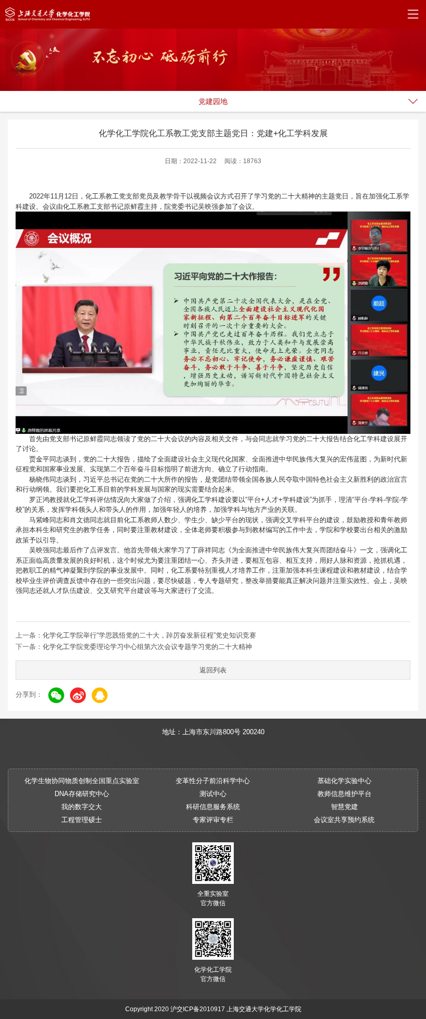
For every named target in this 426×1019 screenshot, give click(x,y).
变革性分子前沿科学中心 (213, 781)
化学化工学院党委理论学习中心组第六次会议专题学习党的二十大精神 (147, 647)
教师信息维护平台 (344, 794)
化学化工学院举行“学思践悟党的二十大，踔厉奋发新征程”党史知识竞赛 (149, 635)
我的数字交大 (81, 807)
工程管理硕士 (81, 820)
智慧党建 (344, 807)
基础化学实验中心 (344, 781)
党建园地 (213, 101)
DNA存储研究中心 (82, 794)
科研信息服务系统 (213, 807)
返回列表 (213, 670)
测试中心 (213, 794)
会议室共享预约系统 (344, 820)
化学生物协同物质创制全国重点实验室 (81, 781)
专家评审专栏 (213, 820)
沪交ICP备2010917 (197, 1009)
